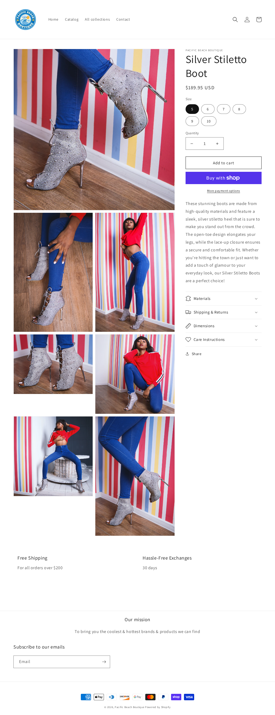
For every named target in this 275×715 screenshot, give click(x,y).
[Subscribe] (104, 662)
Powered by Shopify (158, 707)
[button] (235, 19)
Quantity (192, 133)
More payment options (223, 191)
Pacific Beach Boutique (129, 707)
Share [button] (197, 353)
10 (209, 121)
